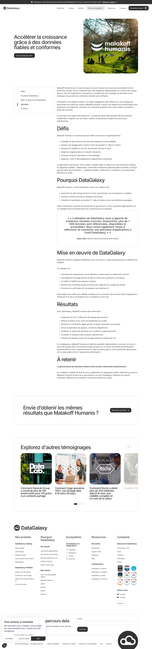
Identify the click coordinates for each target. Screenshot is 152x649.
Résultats (25, 104)
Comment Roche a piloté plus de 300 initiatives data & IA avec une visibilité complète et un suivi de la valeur (103, 493)
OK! (38, 638)
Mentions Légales (53, 644)
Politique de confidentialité (88, 644)
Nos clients (45, 570)
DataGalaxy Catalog (23, 544)
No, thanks (9, 638)
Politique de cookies (69, 644)
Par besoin (45, 546)
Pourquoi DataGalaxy (29, 96)
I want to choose (23, 638)
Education (96, 544)
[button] (75, 504)
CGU (101, 644)
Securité (109, 644)
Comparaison (97, 564)
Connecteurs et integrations (73, 545)
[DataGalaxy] (11, 8)
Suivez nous (122, 590)
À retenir (24, 109)
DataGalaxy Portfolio (24, 568)
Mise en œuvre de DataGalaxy (33, 100)
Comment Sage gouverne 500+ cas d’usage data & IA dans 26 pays (69, 491)
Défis (23, 91)
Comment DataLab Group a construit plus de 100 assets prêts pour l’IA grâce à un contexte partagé (36, 492)
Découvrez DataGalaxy (127, 544)
